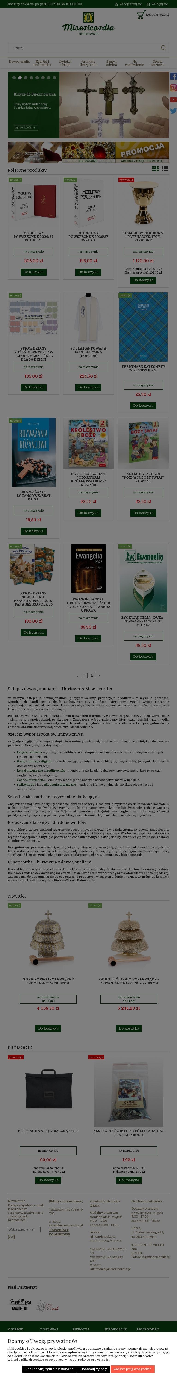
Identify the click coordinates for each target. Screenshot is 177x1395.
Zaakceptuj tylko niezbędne (49, 1369)
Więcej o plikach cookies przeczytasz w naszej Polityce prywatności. (58, 1359)
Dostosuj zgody (93, 1369)
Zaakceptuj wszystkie (132, 1369)
